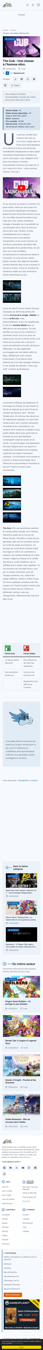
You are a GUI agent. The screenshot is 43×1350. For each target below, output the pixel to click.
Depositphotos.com (11, 1276)
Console (13, 30)
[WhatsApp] (27, 79)
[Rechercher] (27, 4)
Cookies (26, 1231)
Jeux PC (5, 1187)
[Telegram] (34, 79)
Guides (4, 1223)
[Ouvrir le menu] (38, 4)
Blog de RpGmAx (10, 1272)
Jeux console (7, 1191)
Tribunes (5, 1227)
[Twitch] (29, 1167)
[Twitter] (15, 79)
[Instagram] (4, 1174)
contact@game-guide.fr (11, 1162)
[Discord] (10, 1167)
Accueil (5, 30)
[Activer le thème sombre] (33, 4)
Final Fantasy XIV (29, 1197)
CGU (24, 1227)
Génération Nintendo (12, 1285)
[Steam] (4, 1167)
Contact (26, 1215)
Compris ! (21, 1347)
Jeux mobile (6, 1195)
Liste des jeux (7, 1203)
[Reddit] (5, 85)
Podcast (5, 1239)
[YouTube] (23, 1167)
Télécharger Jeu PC (11, 1280)
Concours (5, 1244)
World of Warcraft (30, 1193)
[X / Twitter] (16, 1167)
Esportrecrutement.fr (12, 1289)
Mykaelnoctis (19, 73)
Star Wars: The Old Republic (30, 1188)
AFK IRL (5, 1231)
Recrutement (28, 1223)
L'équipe (26, 1219)
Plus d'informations (18, 1343)
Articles (5, 1219)
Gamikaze (7, 1264)
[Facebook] (21, 79)
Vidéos (4, 1235)
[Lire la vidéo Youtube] (21, 187)
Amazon (34, 780)
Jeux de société (8, 1199)
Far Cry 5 (26, 1201)
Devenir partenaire (13, 1295)
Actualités (6, 1215)
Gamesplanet (23, 780)
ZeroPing (7, 1268)
